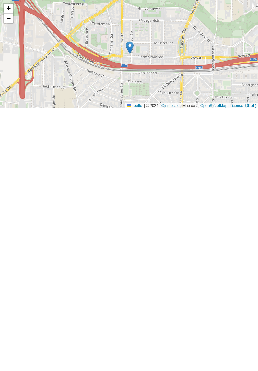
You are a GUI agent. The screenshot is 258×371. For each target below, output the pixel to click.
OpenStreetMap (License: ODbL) (228, 105)
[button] (130, 47)
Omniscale (170, 105)
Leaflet (137, 105)
